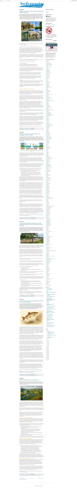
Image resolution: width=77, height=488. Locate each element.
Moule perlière (48, 191)
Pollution (47, 218)
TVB (46, 272)
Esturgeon (47, 141)
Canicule (47, 99)
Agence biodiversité (48, 64)
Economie (47, 131)
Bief (46, 89)
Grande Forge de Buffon (50, 314)
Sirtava (47, 253)
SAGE (47, 235)
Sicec (47, 251)
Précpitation (47, 220)
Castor (47, 101)
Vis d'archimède (48, 281)
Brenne (47, 92)
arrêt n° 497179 (32, 291)
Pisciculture (47, 213)
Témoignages (48, 261)
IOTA (46, 172)
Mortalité (47, 189)
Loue (47, 181)
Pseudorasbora (34, 375)
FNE (46, 153)
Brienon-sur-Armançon (49, 94)
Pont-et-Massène (48, 219)
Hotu (46, 163)
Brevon (47, 93)
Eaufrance (48, 301)
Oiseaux (47, 202)
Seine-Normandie (48, 244)
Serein (47, 249)
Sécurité (47, 241)
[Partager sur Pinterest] (33, 128)
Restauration (32, 296)
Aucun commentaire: (27, 217)
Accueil (31, 478)
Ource (47, 205)
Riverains (35, 129)
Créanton (47, 119)
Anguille (47, 70)
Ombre (47, 203)
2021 (47, 350)
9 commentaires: (27, 295)
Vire (46, 280)
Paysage (47, 209)
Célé (46, 102)
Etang (47, 142)
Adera (47, 62)
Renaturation (29, 296)
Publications (47, 223)
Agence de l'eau (23, 129)
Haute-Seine (47, 161)
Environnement (29, 129)
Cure (47, 122)
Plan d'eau (47, 214)
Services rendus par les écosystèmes (50, 250)
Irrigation (47, 174)
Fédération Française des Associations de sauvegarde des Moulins (51, 312)
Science (47, 238)
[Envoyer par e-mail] (30, 128)
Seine (47, 243)
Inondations (47, 170)
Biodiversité (47, 91)
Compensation (48, 112)
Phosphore (47, 212)
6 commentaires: (27, 374)
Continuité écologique (24, 296)
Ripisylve (32, 129)
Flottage (47, 152)
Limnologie (47, 178)
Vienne (47, 279)
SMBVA (47, 254)
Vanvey (47, 274)
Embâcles (26, 129)
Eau (46, 130)
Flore (47, 151)
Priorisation (47, 221)
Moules (47, 192)
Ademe (47, 61)
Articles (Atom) (24, 479)
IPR (46, 173)
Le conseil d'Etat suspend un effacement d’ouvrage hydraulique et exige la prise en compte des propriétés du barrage (31, 224)
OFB (46, 200)
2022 (47, 349)
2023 (47, 348)
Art (46, 79)
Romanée (47, 233)
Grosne (47, 160)
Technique (47, 260)
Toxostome (47, 269)
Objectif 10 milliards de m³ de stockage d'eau (29, 380)
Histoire (47, 162)
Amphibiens (47, 69)
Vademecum (47, 273)
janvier (48, 345)
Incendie (47, 169)
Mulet (47, 194)
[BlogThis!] (31, 128)
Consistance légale (48, 114)
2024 (47, 347)
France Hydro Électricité (50, 307)
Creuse (47, 120)
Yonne (47, 284)
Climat (47, 110)
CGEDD (47, 104)
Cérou (47, 103)
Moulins (47, 193)
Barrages (23, 375)
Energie (47, 135)
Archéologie (47, 74)
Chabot (47, 105)
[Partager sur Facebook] (32, 128)
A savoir (47, 60)
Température (47, 262)
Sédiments (47, 242)
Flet (46, 150)
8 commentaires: (27, 128)
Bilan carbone (48, 90)
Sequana (47, 248)
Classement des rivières (49, 109)
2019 (47, 352)
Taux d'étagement (48, 259)
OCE (46, 199)
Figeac (47, 148)
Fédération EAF (48, 310)
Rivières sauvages (48, 231)
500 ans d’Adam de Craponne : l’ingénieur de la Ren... (51, 332)
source (24, 406)
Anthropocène (48, 72)
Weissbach (47, 282)
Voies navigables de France (50, 326)
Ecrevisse (47, 132)
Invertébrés (47, 171)
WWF (47, 283)
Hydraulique (47, 164)
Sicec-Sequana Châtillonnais (50, 322)
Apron (47, 73)
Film (46, 149)
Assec (47, 80)
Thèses (47, 264)
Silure (47, 252)
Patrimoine (47, 208)
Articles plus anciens (41, 478)
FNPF (47, 154)
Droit (27, 296)
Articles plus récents (22, 478)
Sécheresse (47, 240)
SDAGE (47, 239)
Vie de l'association (48, 278)
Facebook (47, 11)
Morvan (47, 190)
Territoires (47, 263)
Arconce (47, 75)
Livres (47, 179)
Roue (47, 234)
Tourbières (47, 268)
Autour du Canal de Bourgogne (50, 296)
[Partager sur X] (32, 217)
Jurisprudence (48, 175)
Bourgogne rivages (49, 297)
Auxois (47, 83)
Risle (47, 229)
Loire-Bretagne (48, 180)
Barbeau (47, 84)
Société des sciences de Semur (51, 325)
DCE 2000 (47, 124)
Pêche (47, 210)
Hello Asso (54, 24)
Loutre (47, 182)
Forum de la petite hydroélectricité (51, 306)
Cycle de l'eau (48, 123)
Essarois (47, 139)
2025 (47, 346)
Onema (47, 204)
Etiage (47, 144)
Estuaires (47, 140)
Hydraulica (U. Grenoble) (50, 315)
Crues (47, 121)
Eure (46, 145)
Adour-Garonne (48, 63)
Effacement (47, 133)
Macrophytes (47, 183)
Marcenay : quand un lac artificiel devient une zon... (51, 334)
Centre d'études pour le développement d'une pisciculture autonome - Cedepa (51, 300)
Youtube (47, 12)
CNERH (47, 111)
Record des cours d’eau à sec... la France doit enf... (51, 337)
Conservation (48, 113)
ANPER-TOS (47, 71)
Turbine (47, 271)
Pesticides (47, 211)
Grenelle (47, 159)
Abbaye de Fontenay (49, 288)
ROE (46, 232)
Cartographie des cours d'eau (49, 100)
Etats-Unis (47, 143)
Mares (47, 184)
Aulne (47, 81)
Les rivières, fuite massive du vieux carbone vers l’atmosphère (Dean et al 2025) (29, 134)
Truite (36, 375)
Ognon (47, 201)
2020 (47, 351)
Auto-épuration (48, 82)
